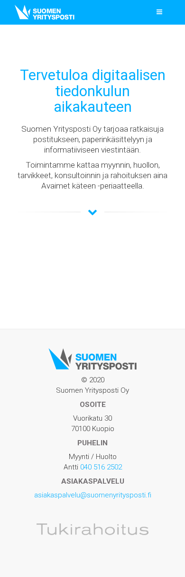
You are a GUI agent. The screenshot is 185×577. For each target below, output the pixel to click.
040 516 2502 (101, 467)
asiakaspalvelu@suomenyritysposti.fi (92, 495)
